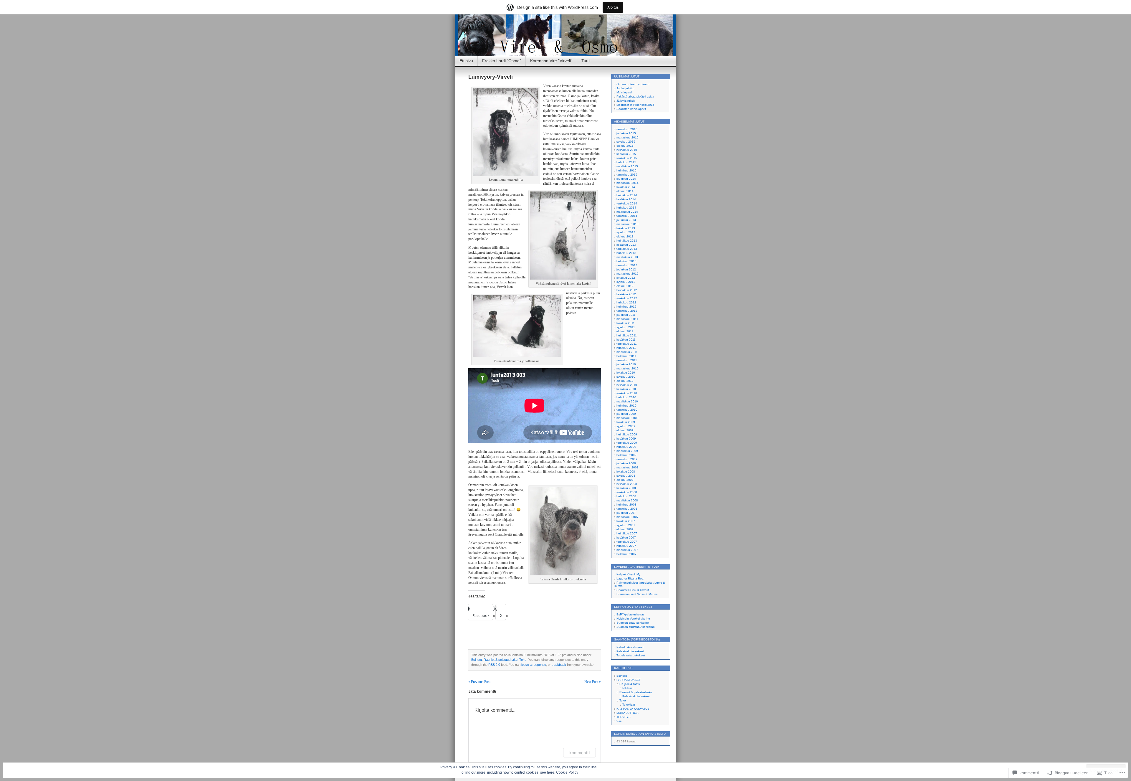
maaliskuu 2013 (627, 257)
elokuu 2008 (625, 479)
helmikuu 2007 (626, 554)
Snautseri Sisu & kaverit (632, 590)
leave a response (533, 664)
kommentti (579, 752)
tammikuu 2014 (626, 215)
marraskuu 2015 (627, 137)
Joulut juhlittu (625, 88)
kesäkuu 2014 (626, 199)
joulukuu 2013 (626, 220)
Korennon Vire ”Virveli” (551, 60)
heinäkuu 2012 (626, 290)
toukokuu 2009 (626, 442)
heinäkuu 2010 (626, 385)
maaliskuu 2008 (627, 500)
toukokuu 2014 (626, 203)
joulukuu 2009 (626, 413)
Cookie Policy (567, 772)
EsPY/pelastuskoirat (630, 614)
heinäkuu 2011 (626, 335)
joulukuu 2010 (626, 364)
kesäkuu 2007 (626, 537)
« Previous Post (479, 682)
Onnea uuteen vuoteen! (632, 84)
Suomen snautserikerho (632, 622)
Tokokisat (628, 704)
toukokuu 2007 (626, 541)
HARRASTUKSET (628, 679)
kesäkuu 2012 (626, 294)
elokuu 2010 (625, 380)
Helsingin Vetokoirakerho (633, 618)
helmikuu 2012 (626, 306)
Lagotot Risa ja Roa (630, 578)
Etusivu (466, 60)
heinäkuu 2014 (626, 195)
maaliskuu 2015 (627, 166)
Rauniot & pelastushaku (500, 659)
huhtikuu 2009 (626, 446)
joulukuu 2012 (626, 269)
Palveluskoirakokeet (630, 647)
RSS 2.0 (494, 664)
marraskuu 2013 (627, 224)
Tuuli (585, 60)
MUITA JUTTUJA (627, 712)
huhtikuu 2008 (626, 496)
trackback (559, 664)
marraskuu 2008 (627, 467)
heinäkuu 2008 (626, 484)
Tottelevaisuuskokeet (630, 655)
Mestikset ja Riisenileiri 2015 (635, 104)
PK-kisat (628, 688)
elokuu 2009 (625, 430)
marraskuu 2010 (627, 368)
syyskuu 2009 (625, 426)
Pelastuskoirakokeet (630, 651)
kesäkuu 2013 (626, 244)
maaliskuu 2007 (627, 550)
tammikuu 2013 (626, 265)
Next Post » (592, 682)
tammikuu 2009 (626, 459)
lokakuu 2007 (625, 521)
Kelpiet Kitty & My (628, 574)
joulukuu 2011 (626, 314)
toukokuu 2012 (626, 298)
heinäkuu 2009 (626, 434)
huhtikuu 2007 (626, 545)
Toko (522, 659)
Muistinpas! (624, 92)
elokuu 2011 (624, 331)
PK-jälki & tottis (629, 684)
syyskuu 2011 (625, 327)
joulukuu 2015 (626, 133)
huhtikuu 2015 (626, 162)
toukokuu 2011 (626, 343)
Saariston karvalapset (631, 108)
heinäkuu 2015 (626, 149)
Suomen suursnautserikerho (635, 626)
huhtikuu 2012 (626, 302)
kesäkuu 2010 (626, 389)
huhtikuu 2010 (626, 397)
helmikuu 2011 (626, 356)
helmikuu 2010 (626, 405)
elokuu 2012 (625, 286)
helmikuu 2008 (626, 504)
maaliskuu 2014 (627, 211)
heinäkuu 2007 (626, 533)
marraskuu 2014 (627, 182)
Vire (619, 721)
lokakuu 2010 (625, 372)
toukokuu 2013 (626, 248)
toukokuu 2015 (626, 158)
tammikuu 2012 (626, 310)
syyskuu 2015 (625, 141)
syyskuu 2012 (625, 281)
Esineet (476, 659)
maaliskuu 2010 (627, 401)
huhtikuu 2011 (626, 347)
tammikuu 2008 (626, 508)
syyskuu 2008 (625, 475)
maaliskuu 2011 (627, 352)
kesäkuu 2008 (626, 488)
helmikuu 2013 (626, 261)
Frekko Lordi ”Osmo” (501, 60)
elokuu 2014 (625, 191)
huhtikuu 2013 (626, 253)
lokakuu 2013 (625, 228)
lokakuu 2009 (625, 422)
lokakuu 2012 (625, 277)
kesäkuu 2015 (626, 154)
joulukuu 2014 (626, 178)
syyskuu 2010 (625, 376)
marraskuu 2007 (627, 517)
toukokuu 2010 (626, 393)
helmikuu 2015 (626, 170)
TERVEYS (623, 717)
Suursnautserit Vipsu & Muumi (636, 594)
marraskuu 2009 (627, 418)
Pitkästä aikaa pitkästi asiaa (635, 96)
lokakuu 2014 (625, 187)
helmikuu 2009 (626, 455)
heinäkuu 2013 (626, 240)
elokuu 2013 (625, 236)
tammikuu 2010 (626, 409)
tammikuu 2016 (626, 129)
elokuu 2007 (625, 529)
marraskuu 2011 (627, 319)
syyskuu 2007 (625, 525)
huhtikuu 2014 (626, 207)
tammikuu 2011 (626, 360)
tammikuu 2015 (626, 174)
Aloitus (613, 7)
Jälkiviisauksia (625, 100)
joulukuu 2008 (626, 463)
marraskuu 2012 (627, 273)
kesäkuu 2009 (626, 438)
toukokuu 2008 (626, 492)
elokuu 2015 (625, 145)
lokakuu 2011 (625, 323)
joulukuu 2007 (626, 512)
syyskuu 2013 (625, 232)
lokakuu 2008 (625, 471)
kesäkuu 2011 (626, 339)
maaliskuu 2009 (627, 451)
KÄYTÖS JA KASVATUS (632, 708)
